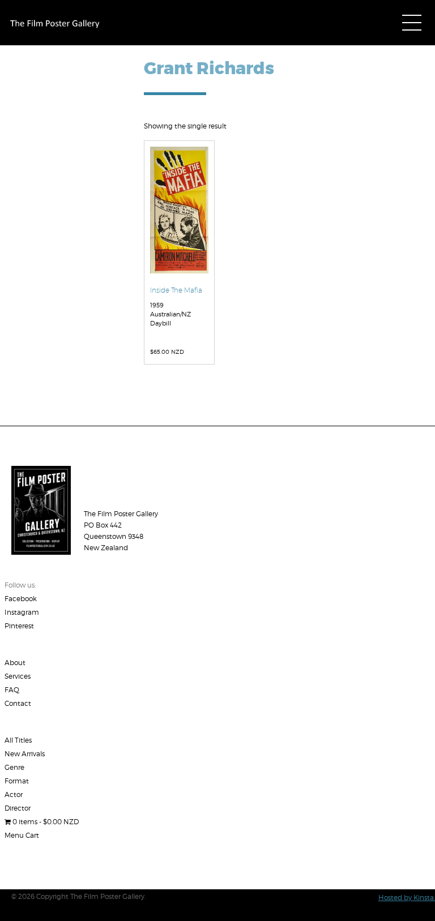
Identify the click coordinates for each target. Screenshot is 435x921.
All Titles (18, 740)
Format (17, 781)
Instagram (22, 612)
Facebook (21, 598)
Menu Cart (22, 835)
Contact (18, 703)
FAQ (12, 690)
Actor (14, 794)
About (15, 662)
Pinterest (19, 626)
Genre (14, 767)
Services (18, 676)
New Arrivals (25, 753)
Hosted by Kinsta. (406, 897)
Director (18, 808)
